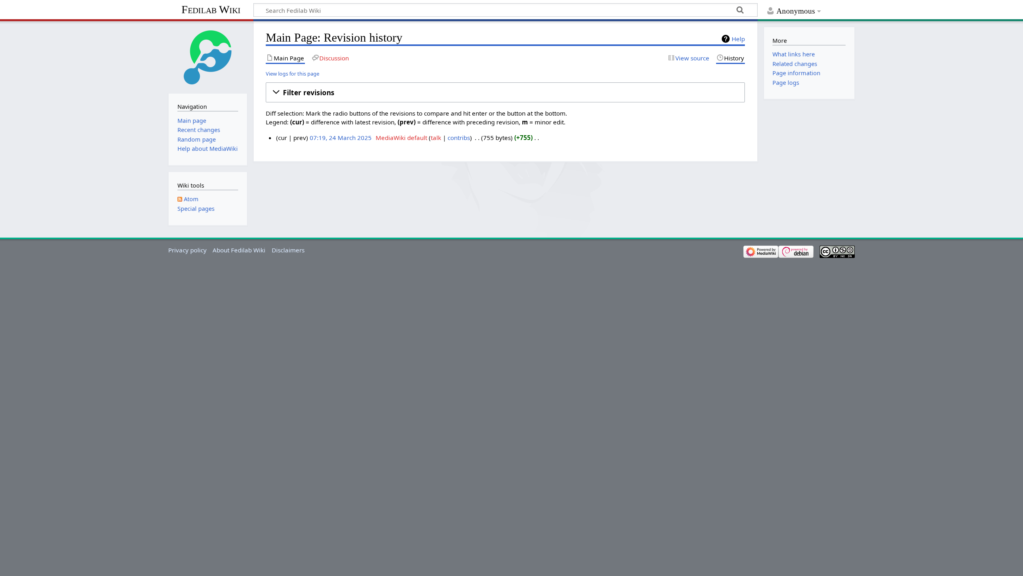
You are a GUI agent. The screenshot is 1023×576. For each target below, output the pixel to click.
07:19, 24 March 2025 (341, 138)
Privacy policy (187, 250)
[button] (505, 92)
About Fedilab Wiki (239, 250)
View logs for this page (292, 73)
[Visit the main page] (207, 56)
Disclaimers (288, 250)
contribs (459, 138)
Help (738, 39)
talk (436, 138)
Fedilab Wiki (211, 9)
